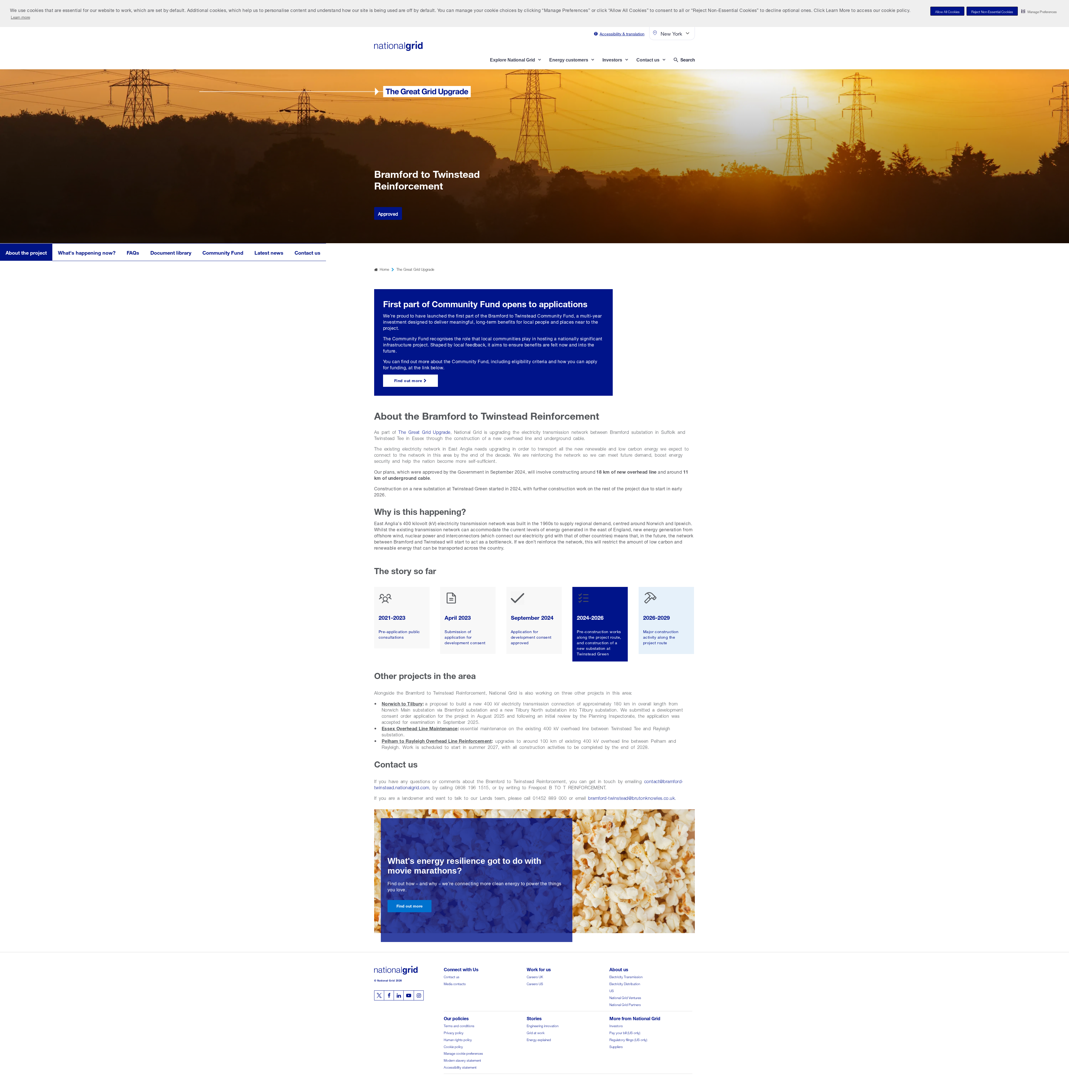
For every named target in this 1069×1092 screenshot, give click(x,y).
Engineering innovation (542, 1025)
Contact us (307, 252)
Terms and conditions (459, 1025)
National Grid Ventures (625, 997)
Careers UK (535, 976)
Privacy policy (454, 1032)
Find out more (408, 380)
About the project (26, 252)
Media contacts (455, 983)
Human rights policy (458, 1039)
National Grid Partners (625, 1004)
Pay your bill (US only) (624, 1032)
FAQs (133, 252)
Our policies (456, 1018)
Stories (534, 1018)
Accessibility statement (460, 1067)
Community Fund (222, 252)
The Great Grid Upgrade (415, 268)
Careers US (535, 983)
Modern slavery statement (462, 1060)
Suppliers (616, 1046)
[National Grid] (398, 46)
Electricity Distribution (624, 983)
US (611, 990)
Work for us (539, 969)
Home (384, 268)
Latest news (268, 252)
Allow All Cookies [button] (947, 11)
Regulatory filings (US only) (628, 1039)
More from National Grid (634, 1018)
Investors (616, 1025)
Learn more (20, 16)
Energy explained (539, 1039)
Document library (170, 252)
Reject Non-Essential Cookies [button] (992, 11)
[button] (1039, 11)
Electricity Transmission (626, 976)
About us (618, 969)
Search (687, 59)
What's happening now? (87, 252)
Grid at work (536, 1032)
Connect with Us (461, 969)
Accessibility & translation (622, 33)
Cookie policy (453, 1046)
